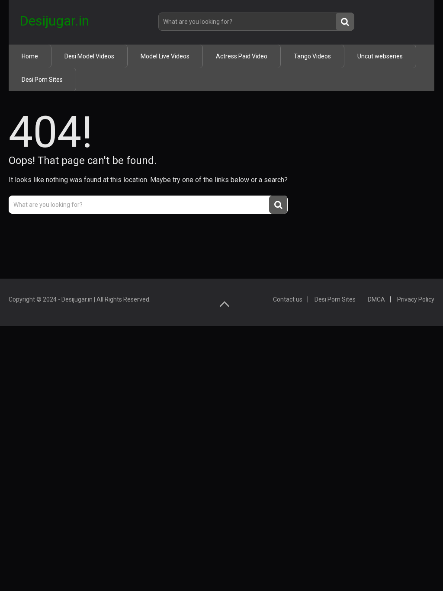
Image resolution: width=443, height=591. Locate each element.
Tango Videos (312, 56)
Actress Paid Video (241, 56)
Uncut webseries (380, 56)
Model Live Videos (165, 56)
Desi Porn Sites (42, 79)
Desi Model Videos (89, 56)
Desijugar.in (54, 21)
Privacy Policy (415, 299)
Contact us (287, 299)
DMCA (376, 299)
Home (30, 56)
